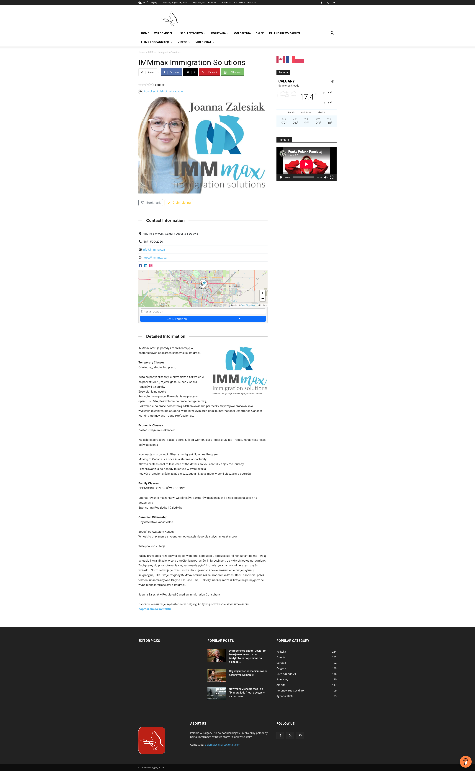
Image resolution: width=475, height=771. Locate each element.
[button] (332, 33)
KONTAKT (212, 2)
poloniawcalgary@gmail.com (222, 744)
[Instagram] (151, 265)
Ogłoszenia (242, 33)
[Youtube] (334, 2)
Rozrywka (218, 33)
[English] (281, 59)
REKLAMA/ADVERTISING (245, 2)
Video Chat (203, 42)
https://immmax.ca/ (154, 257)
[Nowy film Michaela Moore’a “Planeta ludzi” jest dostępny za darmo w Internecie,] (216, 693)
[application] (306, 164)
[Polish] (299, 59)
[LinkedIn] (145, 265)
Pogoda (283, 72)
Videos (182, 42)
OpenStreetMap (248, 305)
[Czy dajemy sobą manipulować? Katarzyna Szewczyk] (216, 675)
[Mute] (326, 177)
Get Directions (176, 319)
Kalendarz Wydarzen (284, 33)
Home (145, 33)
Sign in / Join (199, 2)
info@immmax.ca (153, 249)
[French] (290, 59)
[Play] (281, 177)
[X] (327, 2)
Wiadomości (163, 33)
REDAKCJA (226, 2)
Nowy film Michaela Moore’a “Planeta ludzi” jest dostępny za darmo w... (247, 692)
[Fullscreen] (332, 177)
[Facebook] (321, 2)
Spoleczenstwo (191, 33)
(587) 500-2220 (152, 241)
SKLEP (260, 33)
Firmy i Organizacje (155, 42)
